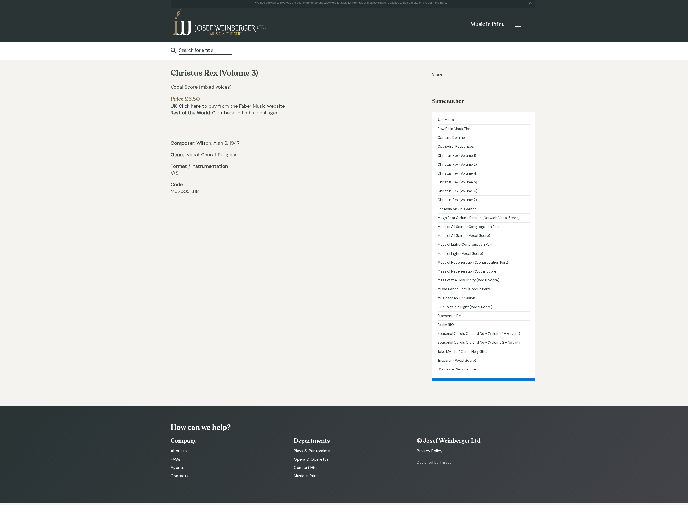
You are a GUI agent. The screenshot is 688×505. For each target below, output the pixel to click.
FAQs (175, 459)
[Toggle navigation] (518, 24)
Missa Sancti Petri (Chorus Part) (464, 289)
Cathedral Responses (456, 146)
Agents (177, 467)
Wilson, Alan (209, 143)
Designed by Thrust (434, 462)
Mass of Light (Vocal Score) (460, 253)
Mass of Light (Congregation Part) (466, 244)
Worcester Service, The (457, 369)
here (443, 2)
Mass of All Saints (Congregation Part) (469, 226)
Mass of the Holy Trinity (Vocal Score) (468, 280)
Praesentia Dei (450, 316)
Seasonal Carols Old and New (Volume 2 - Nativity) (480, 342)
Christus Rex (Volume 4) (458, 173)
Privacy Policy (429, 451)
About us (179, 451)
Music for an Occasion (456, 298)
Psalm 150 (446, 324)
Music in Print (487, 24)
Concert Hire (306, 467)
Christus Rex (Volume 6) (458, 191)
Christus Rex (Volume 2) (457, 164)
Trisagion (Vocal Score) (457, 360)
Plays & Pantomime (312, 451)
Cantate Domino (451, 137)
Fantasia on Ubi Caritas (457, 209)
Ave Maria (446, 120)
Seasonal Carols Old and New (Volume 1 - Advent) (479, 333)
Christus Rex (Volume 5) (457, 182)
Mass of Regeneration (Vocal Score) (468, 271)
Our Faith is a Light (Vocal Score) (465, 307)
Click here (190, 106)
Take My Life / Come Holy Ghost (464, 351)
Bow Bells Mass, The (454, 128)
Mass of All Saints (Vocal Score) (464, 235)
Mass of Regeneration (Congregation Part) (473, 262)
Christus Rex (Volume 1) (457, 155)
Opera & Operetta (311, 459)
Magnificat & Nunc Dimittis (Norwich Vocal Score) (479, 218)
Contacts (180, 476)
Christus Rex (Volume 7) (457, 200)
